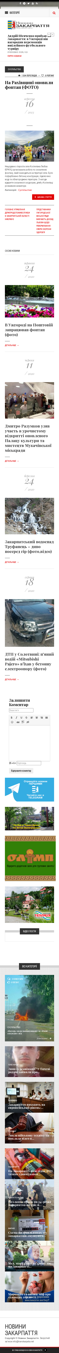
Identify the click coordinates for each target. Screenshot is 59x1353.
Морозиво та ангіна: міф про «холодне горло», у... (29, 1295)
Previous (49, 34)
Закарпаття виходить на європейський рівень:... (26, 1106)
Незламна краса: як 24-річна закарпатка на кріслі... (29, 1203)
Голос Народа (13, 1065)
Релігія (11, 1259)
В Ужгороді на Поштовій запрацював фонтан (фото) (29, 329)
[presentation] (12, 717)
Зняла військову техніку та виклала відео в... (28, 1137)
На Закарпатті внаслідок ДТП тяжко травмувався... (30, 1172)
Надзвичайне (13, 1167)
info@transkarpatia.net (23, 1341)
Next (52, 34)
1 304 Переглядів (29, 75)
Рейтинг (49, 75)
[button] (11, 718)
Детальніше (12, 345)
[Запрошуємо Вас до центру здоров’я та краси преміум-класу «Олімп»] (30, 858)
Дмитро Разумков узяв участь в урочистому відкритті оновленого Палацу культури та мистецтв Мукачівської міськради (28, 438)
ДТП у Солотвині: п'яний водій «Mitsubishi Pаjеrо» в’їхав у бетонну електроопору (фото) (29, 661)
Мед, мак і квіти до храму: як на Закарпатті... (29, 1265)
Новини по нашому (15, 1198)
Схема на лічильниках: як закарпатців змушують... (27, 1234)
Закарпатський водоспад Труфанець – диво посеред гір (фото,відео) (29, 546)
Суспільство (25, 190)
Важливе (11, 1228)
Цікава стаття (44, 197)
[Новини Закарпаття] (29, 25)
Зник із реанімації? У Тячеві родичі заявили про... (29, 1070)
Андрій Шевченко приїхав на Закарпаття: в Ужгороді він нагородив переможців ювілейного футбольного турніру (29, 42)
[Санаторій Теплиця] (29, 904)
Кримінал (12, 1131)
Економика (12, 1100)
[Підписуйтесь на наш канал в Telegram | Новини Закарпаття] (29, 789)
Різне (10, 1290)
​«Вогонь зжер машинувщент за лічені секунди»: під (27, 1032)
